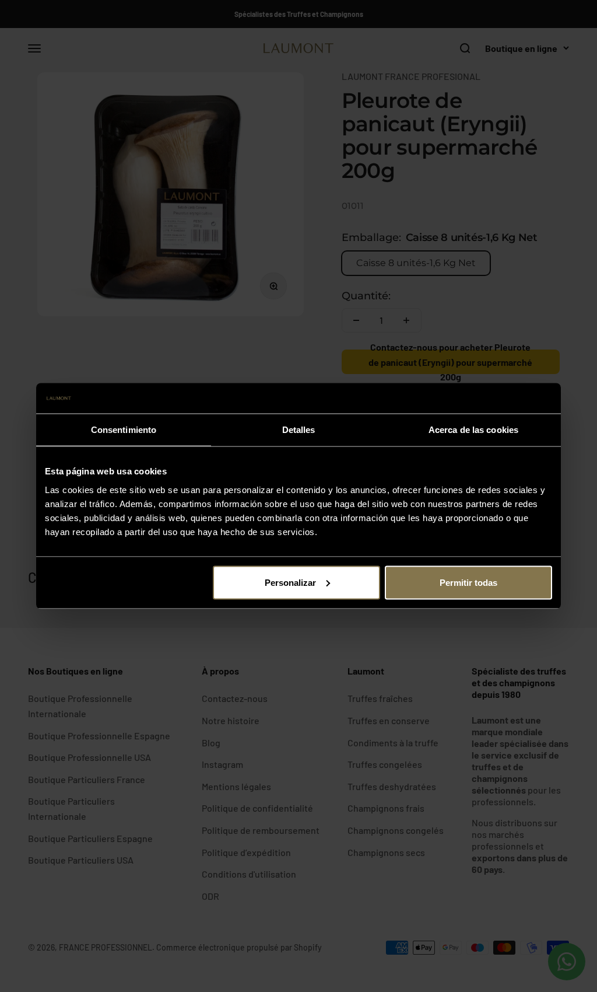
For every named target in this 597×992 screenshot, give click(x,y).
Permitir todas (468, 582)
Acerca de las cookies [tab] (473, 430)
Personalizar (290, 582)
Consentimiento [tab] (123, 430)
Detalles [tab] (298, 430)
